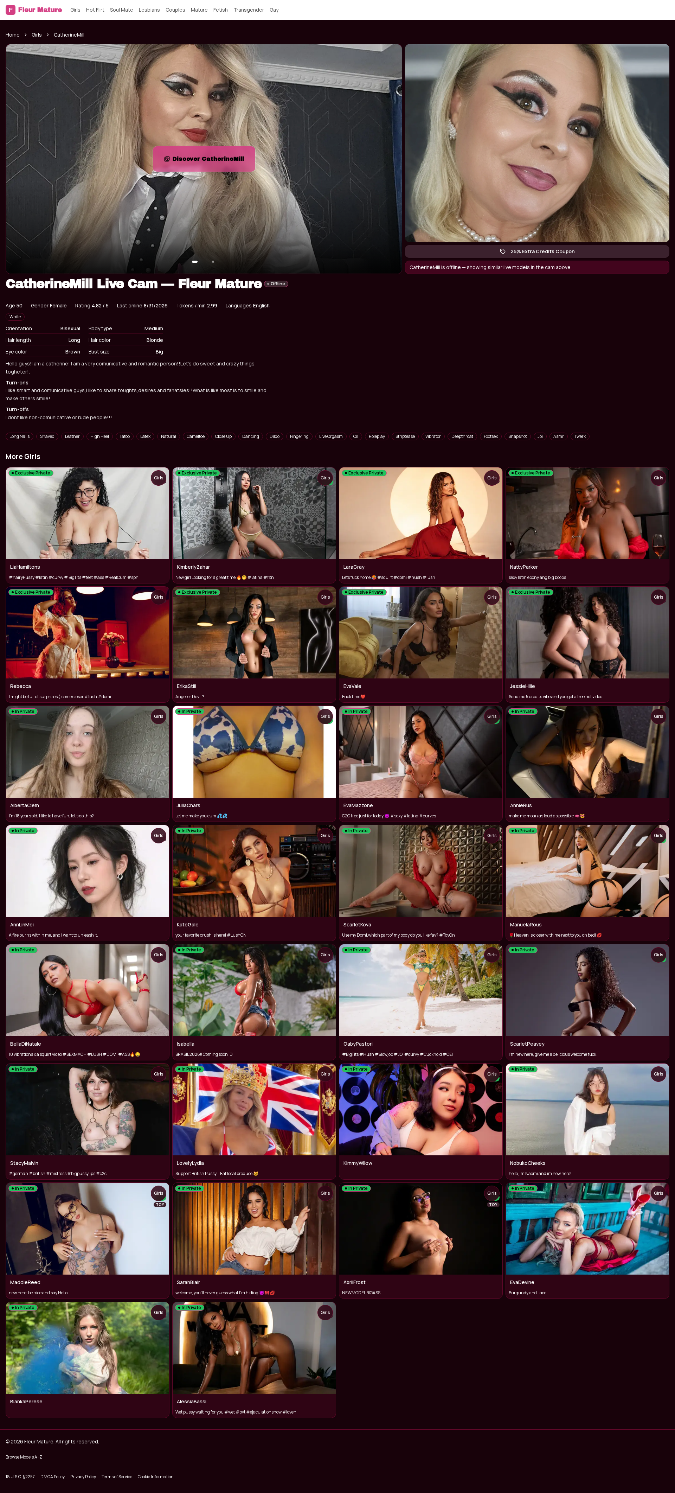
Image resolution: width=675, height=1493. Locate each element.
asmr (558, 436)
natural (168, 436)
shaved (47, 436)
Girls (75, 9)
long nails (19, 436)
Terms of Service (117, 1477)
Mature (199, 9)
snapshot (517, 436)
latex (145, 436)
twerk (580, 436)
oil (355, 436)
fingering (299, 436)
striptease (405, 436)
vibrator (433, 436)
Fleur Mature (35, 9)
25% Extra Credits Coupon (546, 253)
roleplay (377, 436)
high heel (99, 436)
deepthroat (462, 436)
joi (540, 436)
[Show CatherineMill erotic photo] (194, 261)
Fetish (220, 9)
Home (13, 34)
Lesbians (149, 9)
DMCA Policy (52, 1477)
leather (72, 436)
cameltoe (196, 436)
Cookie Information (156, 1477)
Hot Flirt (95, 9)
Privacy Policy (83, 1477)
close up (223, 436)
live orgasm (331, 436)
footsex (491, 436)
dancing (250, 436)
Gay (274, 9)
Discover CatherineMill (214, 161)
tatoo (125, 436)
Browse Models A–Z (24, 1457)
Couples (175, 9)
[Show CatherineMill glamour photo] (213, 261)
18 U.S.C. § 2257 (20, 1477)
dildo (274, 436)
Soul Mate (121, 9)
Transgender (248, 9)
